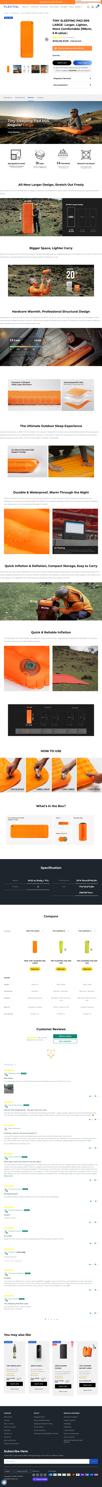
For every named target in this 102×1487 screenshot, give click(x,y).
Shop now (35, 969)
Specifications (20, 97)
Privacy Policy (39, 1427)
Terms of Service (39, 1430)
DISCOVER (77, 7)
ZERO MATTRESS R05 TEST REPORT (73, 1441)
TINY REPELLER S (13, 1366)
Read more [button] (8, 1176)
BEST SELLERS (35, 7)
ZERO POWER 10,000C (61, 1367)
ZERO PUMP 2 (36, 1366)
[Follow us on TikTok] (45, 1475)
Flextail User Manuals (11, 1444)
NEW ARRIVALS (44, 7)
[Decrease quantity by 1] (63, 55)
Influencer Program (70, 1417)
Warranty (7, 1430)
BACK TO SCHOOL (54, 7)
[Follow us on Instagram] (37, 1475)
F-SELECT (71, 7)
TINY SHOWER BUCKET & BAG (85, 1367)
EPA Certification (10, 1440)
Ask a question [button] (65, 1041)
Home (6, 13)
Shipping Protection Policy (43, 1424)
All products (14, 13)
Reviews (31, 97)
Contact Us (8, 1433)
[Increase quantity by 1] (74, 55)
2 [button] (48, 1319)
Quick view (14, 1384)
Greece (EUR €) (22, 1471)
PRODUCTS (25, 7)
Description (8, 97)
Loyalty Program (69, 1420)
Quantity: (56, 55)
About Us (7, 1437)
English (7, 1471)
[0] (96, 7)
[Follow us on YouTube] (41, 1475)
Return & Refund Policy (42, 1420)
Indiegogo (67, 1424)
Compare (40, 97)
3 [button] (51, 1319)
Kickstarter (67, 1427)
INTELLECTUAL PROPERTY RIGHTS (45, 1433)
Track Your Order (10, 1427)
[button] (57, 38)
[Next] (47, 39)
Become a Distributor (71, 1433)
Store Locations (69, 1437)
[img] (9, 1070)
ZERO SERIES (63, 7)
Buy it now (82, 63)
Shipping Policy (39, 1417)
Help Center (8, 1417)
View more (14, 1389)
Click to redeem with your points (73, 71)
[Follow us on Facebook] (33, 1475)
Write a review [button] (65, 1036)
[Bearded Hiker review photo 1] (9, 1089)
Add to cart (62, 63)
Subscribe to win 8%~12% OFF (51, 2)
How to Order (9, 1424)
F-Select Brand (69, 1430)
